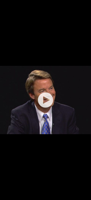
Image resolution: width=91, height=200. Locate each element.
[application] (45, 100)
